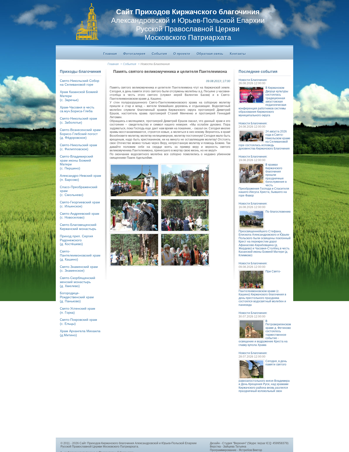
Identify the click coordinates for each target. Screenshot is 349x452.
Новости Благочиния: (253, 80)
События (129, 64)
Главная (113, 64)
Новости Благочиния (155, 64)
